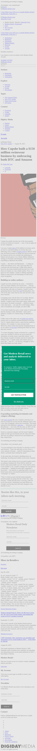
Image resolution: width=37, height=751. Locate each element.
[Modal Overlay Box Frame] (18, 375)
